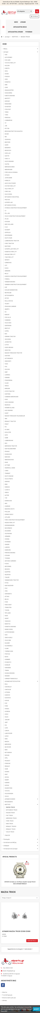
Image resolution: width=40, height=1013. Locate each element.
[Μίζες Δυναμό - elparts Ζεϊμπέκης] (8, 12)
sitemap (4, 1000)
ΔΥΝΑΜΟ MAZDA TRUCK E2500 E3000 (16, 931)
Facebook (3, 985)
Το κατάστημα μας (7, 995)
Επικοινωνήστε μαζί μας (9, 997)
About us (4, 992)
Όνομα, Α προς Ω (6, 898)
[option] (20, 873)
